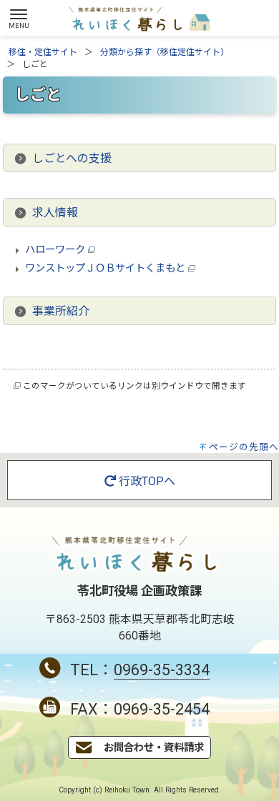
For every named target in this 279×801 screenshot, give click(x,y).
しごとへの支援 (72, 158)
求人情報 (55, 212)
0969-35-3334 (162, 670)
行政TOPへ (145, 481)
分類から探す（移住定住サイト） (164, 52)
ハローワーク (56, 250)
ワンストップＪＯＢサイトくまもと (106, 268)
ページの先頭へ (244, 447)
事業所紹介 (60, 311)
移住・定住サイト (43, 52)
